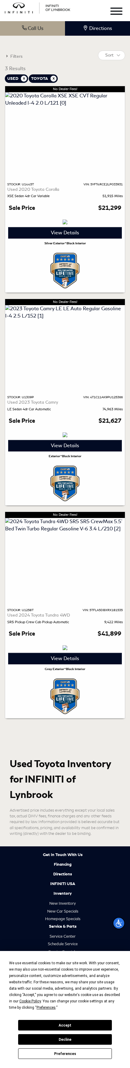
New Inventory (62, 903)
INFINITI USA (62, 883)
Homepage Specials (62, 919)
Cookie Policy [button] (30, 1001)
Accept (65, 1025)
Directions (62, 874)
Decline (65, 1039)
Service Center (63, 936)
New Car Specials (62, 911)
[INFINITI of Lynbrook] (37, 7)
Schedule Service (63, 944)
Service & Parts (62, 926)
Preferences (65, 1054)
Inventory (63, 893)
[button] (119, 923)
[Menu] (116, 12)
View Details (65, 233)
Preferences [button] (46, 1007)
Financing (63, 864)
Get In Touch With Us (63, 854)
